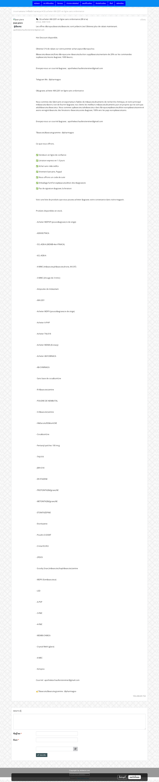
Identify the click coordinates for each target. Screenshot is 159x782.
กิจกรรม (60, 3)
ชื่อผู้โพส (17, 733)
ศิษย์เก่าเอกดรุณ (34, 11)
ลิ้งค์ (111, 3)
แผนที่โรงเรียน (87, 3)
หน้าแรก (37, 3)
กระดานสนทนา (19, 11)
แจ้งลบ (143, 19)
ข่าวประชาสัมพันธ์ (73, 3)
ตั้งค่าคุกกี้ (122, 777)
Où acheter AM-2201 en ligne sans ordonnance (63, 11)
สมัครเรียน (120, 3)
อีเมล (16, 740)
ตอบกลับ (42, 755)
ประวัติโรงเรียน (48, 3)
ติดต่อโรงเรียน (101, 3)
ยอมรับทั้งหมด (134, 777)
